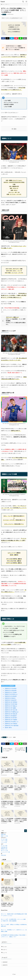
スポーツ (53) (4, 840)
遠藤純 (14, 737)
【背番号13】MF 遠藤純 (10, 708)
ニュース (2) (4, 842)
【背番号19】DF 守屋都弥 (10, 719)
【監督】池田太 (8, 727)
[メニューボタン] (26, 1)
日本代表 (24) (4, 847)
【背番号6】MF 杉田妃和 (10, 696)
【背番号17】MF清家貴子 (10, 715)
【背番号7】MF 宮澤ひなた (11, 694)
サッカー (10, 737)
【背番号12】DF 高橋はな (10, 706)
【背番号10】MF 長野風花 (10, 702)
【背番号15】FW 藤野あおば (11, 711)
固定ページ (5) (4, 836)
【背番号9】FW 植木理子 (10, 700)
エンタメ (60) (4, 839)
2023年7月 (5, 965)
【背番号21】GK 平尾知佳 (10, 723)
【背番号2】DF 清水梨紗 (10, 688)
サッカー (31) (4, 845)
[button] (3, 38)
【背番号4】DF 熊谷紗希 (10, 690)
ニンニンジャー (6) (5, 852)
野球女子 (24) (4, 848)
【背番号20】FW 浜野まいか (11, 721)
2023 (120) (3, 855)
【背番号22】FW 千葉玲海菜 (11, 725)
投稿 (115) (3, 834)
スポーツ (4, 14)
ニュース (5, 952)
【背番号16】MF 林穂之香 (10, 713)
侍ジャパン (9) (4, 850)
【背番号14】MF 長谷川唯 (10, 710)
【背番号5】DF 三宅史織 (10, 692)
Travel (3, 1)
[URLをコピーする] (25, 38)
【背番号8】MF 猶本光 (9, 698)
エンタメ (5, 946)
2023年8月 (5, 962)
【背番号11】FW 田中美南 (10, 704)
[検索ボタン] (23, 1)
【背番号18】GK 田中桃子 (10, 717)
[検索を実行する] (25, 830)
